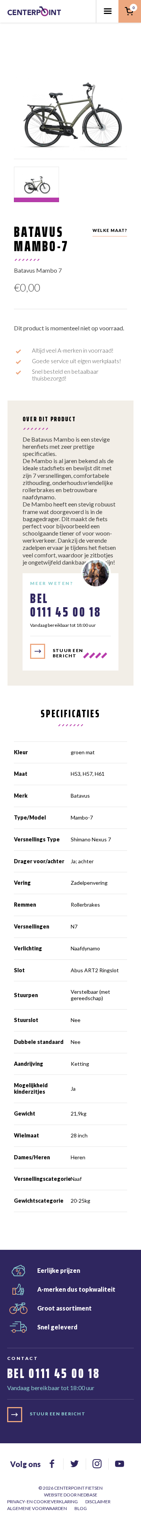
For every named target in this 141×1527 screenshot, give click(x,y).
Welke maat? (109, 230)
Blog (80, 1508)
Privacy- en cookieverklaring (42, 1501)
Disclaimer (98, 1501)
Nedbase (87, 1495)
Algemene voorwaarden (37, 1508)
